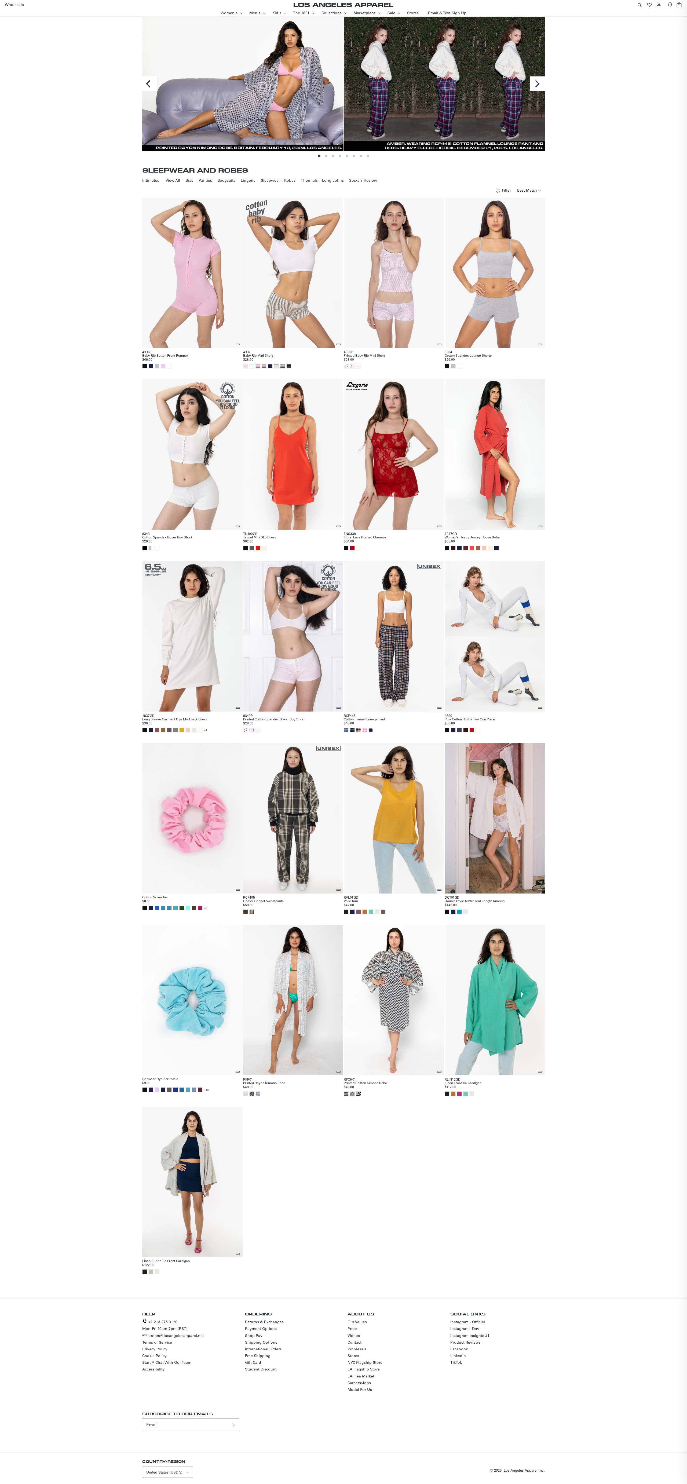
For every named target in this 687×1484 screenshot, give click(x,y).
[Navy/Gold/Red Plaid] (358, 730)
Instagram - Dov (464, 1328)
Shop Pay (253, 1335)
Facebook (459, 1349)
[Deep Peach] (484, 548)
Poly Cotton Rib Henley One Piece (470, 719)
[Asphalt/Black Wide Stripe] (288, 366)
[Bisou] (471, 548)
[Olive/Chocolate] (245, 911)
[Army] (175, 730)
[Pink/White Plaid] (364, 730)
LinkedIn (458, 1355)
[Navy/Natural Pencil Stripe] (270, 366)
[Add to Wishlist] (238, 344)
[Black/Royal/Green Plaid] (352, 730)
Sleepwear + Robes (278, 180)
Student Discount (261, 1369)
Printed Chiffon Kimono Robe (365, 1083)
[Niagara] (169, 908)
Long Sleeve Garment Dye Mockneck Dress (174, 719)
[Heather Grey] (157, 366)
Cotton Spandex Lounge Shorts (468, 355)
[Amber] (364, 911)
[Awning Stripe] (358, 1093)
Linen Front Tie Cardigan (463, 1083)
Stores (353, 1355)
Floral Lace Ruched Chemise (365, 537)
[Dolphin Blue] (251, 548)
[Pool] (187, 1089)
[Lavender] (157, 1089)
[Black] (144, 366)
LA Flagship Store (364, 1369)
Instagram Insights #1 (469, 1335)
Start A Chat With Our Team (166, 1362)
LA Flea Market (361, 1376)
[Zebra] (251, 1093)
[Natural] (377, 911)
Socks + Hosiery (363, 180)
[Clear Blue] (194, 1089)
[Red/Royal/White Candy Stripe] (257, 366)
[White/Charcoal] (251, 911)
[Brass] (163, 730)
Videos (354, 1335)
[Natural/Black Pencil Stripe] (276, 366)
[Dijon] (181, 730)
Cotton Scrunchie (155, 897)
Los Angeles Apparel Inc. (524, 1470)
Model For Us (360, 1389)
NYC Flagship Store (365, 1362)
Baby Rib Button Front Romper (165, 355)
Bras (189, 180)
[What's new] (670, 4)
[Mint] (187, 908)
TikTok (456, 1362)
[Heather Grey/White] (150, 548)
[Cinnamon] (194, 908)
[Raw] (150, 1271)
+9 (205, 908)
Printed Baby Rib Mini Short (364, 355)
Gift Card (253, 1362)
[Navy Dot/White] (257, 1093)
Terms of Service (157, 1342)
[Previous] (149, 83)
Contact (354, 1342)
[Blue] (157, 908)
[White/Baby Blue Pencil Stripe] (251, 366)
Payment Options (261, 1328)
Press (352, 1328)
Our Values (357, 1321)
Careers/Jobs (359, 1382)
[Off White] (358, 548)
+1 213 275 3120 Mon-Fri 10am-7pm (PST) (165, 1325)
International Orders (263, 1349)
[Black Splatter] (245, 1093)
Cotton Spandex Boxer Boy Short (167, 537)
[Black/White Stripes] (352, 1093)
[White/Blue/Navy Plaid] (370, 730)
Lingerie (248, 180)
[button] (639, 4)
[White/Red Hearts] (346, 366)
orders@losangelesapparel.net (176, 1335)
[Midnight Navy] (496, 548)
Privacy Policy (154, 1349)
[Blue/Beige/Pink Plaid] (346, 730)
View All (173, 180)
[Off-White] (200, 730)
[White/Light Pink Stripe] (358, 366)
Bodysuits (226, 180)
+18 (206, 1090)
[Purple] (150, 1089)
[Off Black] (346, 911)
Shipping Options (261, 1342)
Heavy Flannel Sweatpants (263, 901)
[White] (169, 366)
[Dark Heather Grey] (459, 730)
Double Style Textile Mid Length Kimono (475, 901)
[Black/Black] (144, 548)
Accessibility (153, 1369)
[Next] (537, 83)
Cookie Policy (154, 1355)
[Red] (471, 730)
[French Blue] (181, 1089)
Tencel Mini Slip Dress (259, 537)
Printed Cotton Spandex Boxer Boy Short (274, 719)
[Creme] (264, 548)
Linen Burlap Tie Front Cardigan (166, 1261)
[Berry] (459, 1093)
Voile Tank (351, 901)
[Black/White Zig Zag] (346, 1093)
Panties (205, 180)
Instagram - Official (467, 1321)
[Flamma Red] (257, 548)
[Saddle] (478, 548)
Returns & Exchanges (264, 1321)
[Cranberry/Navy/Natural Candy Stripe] (264, 366)
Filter (506, 190)
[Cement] (194, 730)
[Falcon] (383, 911)
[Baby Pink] (163, 366)
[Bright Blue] (163, 908)
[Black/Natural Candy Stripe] (282, 366)
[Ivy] (181, 908)
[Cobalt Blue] (175, 1089)
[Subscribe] (233, 1425)
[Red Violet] (200, 908)
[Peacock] (175, 908)
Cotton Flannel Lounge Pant (364, 719)
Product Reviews (465, 1342)
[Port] (465, 548)
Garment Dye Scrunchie (160, 1079)
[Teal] (459, 911)
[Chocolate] (453, 548)
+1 (205, 730)
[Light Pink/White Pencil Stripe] (245, 366)
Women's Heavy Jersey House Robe (472, 537)
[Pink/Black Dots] (352, 366)
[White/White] (157, 548)
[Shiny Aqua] (370, 911)
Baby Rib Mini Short (258, 355)
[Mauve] (157, 730)
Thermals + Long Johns (322, 180)
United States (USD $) (164, 1472)
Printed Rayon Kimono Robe (264, 1083)
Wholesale (357, 1349)
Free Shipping (258, 1355)
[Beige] (187, 730)
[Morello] (352, 548)
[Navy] (150, 366)
